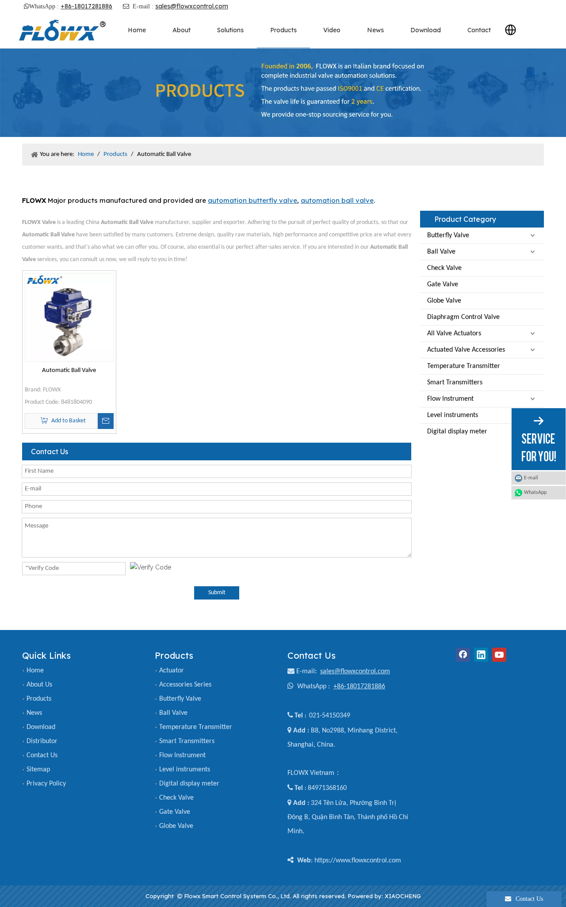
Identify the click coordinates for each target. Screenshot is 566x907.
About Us (39, 684)
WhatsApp (535, 492)
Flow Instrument (450, 398)
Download (41, 727)
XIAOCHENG (403, 895)
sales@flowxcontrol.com (191, 6)
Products (39, 698)
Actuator (171, 670)
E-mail (305, 671)
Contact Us (42, 755)
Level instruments (452, 415)
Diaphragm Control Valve (463, 317)
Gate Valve (442, 284)
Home (35, 670)
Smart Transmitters (454, 382)
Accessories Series (185, 684)
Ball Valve (441, 251)
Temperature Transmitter (463, 366)
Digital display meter (457, 431)
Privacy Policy (46, 783)
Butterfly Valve (448, 235)
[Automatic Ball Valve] (69, 317)
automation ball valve (337, 200)
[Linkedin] (481, 655)
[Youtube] (499, 655)
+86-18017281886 (86, 6)
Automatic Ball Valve (69, 370)
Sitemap (38, 769)
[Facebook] (463, 655)
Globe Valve (444, 300)
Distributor (42, 741)
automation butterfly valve (252, 200)
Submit (217, 592)
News (34, 713)
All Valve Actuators (454, 333)
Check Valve (444, 268)
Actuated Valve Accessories (466, 349)
